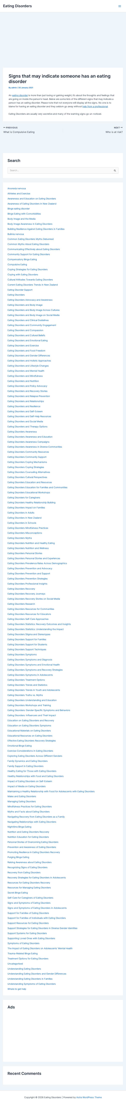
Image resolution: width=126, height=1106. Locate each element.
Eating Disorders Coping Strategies (26, 467)
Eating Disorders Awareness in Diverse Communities (35, 446)
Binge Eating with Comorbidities (24, 213)
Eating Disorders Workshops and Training (29, 705)
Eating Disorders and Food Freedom (26, 350)
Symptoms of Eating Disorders (23, 943)
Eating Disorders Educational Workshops (29, 492)
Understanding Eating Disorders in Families (30, 978)
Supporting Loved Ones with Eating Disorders (31, 938)
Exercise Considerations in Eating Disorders (30, 750)
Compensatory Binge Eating (22, 259)
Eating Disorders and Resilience (24, 406)
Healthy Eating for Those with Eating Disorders (32, 771)
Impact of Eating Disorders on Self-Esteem (30, 781)
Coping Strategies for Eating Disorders (28, 269)
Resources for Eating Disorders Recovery (29, 882)
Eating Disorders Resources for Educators (29, 614)
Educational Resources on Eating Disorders (30, 735)
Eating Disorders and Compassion (25, 330)
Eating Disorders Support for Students (27, 644)
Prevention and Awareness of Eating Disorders (32, 847)
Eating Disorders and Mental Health (26, 370)
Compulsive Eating (17, 264)
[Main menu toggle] (119, 6)
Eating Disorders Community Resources (28, 452)
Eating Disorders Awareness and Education (30, 436)
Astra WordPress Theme (89, 1097)
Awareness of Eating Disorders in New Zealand (32, 203)
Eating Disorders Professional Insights (27, 583)
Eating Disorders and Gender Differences (29, 355)
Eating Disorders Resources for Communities (31, 609)
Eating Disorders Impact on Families (26, 507)
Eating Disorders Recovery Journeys (26, 593)
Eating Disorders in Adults (21, 512)
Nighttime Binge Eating (19, 826)
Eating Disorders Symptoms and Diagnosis (30, 659)
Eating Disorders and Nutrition (23, 381)
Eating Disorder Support (20, 289)
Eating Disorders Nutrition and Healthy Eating (31, 543)
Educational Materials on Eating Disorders (29, 730)
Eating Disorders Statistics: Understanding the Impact (36, 629)
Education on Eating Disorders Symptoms (29, 725)
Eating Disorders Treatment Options (26, 679)
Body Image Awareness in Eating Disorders (30, 224)
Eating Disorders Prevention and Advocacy (30, 568)
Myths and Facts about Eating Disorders (29, 811)
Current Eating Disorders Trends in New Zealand (33, 284)
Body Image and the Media (21, 218)
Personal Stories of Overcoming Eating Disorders (33, 842)
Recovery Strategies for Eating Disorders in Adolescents (37, 877)
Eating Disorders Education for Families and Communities (37, 487)
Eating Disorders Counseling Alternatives (29, 472)
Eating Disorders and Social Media (25, 421)
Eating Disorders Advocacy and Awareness (30, 299)
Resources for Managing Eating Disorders (29, 887)
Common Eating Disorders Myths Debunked (31, 239)
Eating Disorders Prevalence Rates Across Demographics (37, 563)
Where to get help (17, 989)
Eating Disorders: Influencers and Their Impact (32, 715)
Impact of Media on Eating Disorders (27, 786)
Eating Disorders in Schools (22, 523)
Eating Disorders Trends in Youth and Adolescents (34, 690)
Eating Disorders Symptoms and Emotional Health (34, 664)
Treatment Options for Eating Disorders (28, 958)
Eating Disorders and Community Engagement (32, 325)
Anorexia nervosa (17, 188)
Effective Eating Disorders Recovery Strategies (32, 740)
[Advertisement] (63, 35)
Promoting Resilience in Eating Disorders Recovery (34, 852)
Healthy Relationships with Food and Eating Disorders (36, 776)
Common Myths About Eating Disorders (28, 244)
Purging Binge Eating (18, 857)
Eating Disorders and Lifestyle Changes (28, 365)
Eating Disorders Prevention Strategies (28, 578)
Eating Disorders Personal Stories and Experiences (34, 558)
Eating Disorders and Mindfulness (25, 376)
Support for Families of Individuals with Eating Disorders (37, 918)
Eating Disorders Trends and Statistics (27, 685)
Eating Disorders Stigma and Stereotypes (29, 634)
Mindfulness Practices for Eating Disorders (30, 806)
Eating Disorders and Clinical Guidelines (28, 320)
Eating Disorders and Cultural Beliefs (26, 335)
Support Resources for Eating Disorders (28, 923)
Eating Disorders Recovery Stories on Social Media (34, 598)
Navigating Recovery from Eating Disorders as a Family (36, 816)
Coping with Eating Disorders (23, 274)
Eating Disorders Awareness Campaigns (28, 441)
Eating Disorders (17, 6)
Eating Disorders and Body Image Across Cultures (34, 310)
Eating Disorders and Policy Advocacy (27, 386)
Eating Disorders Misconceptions (25, 533)
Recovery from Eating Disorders (24, 872)
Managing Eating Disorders (22, 801)
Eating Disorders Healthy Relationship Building (31, 502)
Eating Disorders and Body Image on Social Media (33, 315)
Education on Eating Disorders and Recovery (31, 720)
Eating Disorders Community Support (27, 457)
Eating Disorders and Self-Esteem (25, 411)
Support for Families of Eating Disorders (28, 913)
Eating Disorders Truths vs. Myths (25, 695)
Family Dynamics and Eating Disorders (28, 761)
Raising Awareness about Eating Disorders (30, 862)
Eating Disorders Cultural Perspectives (27, 477)
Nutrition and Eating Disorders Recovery (28, 832)
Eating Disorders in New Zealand (24, 517)
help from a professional (95, 106)
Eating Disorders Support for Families (27, 639)
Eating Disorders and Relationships (26, 401)
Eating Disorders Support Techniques (27, 649)
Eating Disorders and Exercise (23, 345)
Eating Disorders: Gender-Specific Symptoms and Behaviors (39, 710)
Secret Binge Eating (18, 892)
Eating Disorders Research (21, 604)
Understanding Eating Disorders (24, 968)
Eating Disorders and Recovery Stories (27, 391)
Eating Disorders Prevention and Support (29, 573)
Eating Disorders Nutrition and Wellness (28, 548)
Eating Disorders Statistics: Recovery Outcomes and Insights (39, 624)
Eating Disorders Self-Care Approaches (28, 619)
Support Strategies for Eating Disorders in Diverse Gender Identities (42, 928)
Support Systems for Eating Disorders (27, 933)
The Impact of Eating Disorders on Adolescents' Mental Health (40, 948)
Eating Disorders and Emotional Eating (28, 340)
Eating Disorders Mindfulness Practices (28, 528)
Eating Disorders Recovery (21, 588)
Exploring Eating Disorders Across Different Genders (35, 756)
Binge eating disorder (19, 208)
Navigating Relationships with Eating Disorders (32, 821)
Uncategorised (15, 963)
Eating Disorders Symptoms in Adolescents (30, 675)
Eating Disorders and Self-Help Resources (29, 416)
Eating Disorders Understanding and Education (32, 700)
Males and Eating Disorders (22, 796)
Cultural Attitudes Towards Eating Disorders (30, 279)
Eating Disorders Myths (20, 538)
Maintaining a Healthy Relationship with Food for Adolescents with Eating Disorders (51, 791)
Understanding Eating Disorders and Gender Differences (37, 973)
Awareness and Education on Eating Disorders (32, 198)
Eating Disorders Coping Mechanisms (27, 462)
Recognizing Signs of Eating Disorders (27, 867)
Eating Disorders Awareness (22, 431)
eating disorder (20, 95)
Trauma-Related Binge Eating (23, 953)
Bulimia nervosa (16, 234)
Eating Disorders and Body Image (25, 305)
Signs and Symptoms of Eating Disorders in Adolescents (37, 908)
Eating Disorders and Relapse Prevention (29, 396)
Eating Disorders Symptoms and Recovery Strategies (35, 669)
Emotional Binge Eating (20, 745)
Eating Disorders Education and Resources (30, 482)
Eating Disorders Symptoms (22, 654)
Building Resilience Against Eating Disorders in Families (36, 229)
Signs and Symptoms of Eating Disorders (29, 902)
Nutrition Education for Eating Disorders (28, 837)
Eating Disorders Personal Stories (25, 553)
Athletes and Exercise (19, 193)
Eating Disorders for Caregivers (24, 497)
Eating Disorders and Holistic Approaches (29, 360)
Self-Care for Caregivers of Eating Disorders (30, 897)
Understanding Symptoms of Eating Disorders (32, 984)
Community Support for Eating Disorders (29, 254)
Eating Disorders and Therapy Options (27, 426)
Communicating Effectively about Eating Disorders (34, 249)
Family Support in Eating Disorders (25, 766)
